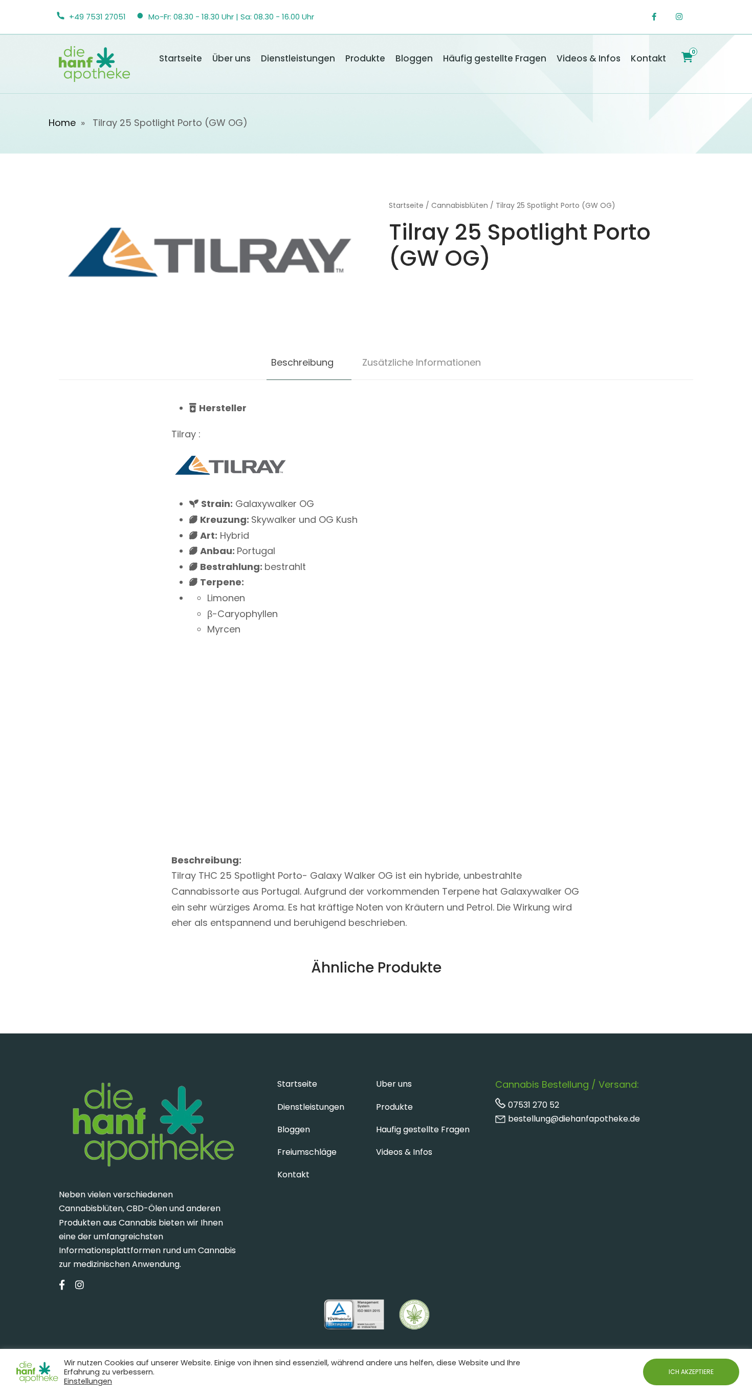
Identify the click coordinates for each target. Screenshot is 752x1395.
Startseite (180, 58)
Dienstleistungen (298, 58)
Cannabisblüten (459, 205)
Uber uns (394, 1084)
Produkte (365, 58)
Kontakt (648, 58)
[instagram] (684, 16)
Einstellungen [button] (88, 1381)
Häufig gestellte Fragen (494, 58)
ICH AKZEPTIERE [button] (691, 1371)
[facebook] (659, 16)
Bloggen (414, 58)
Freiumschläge (307, 1152)
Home (62, 122)
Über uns (231, 58)
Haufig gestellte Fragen (423, 1129)
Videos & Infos (589, 58)
